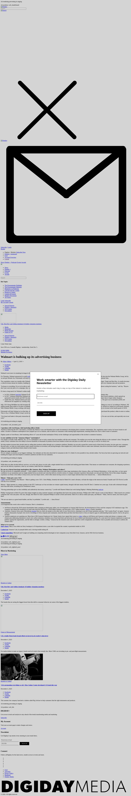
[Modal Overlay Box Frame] (65, 398)
